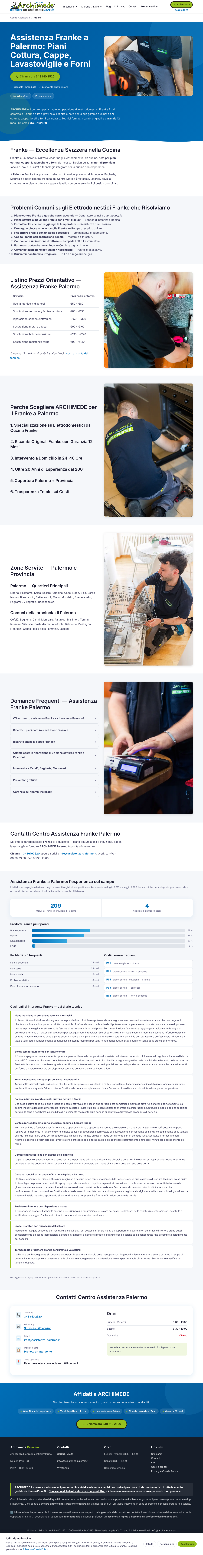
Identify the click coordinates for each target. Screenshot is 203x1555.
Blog (108, 6)
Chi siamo (119, 6)
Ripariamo (69, 6)
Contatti (132, 6)
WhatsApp (22, 96)
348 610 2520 (33, 1316)
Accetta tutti (187, 1544)
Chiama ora (183, 4)
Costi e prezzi (159, 1466)
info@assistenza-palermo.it (78, 853)
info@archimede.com (164, 1530)
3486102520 (38, 123)
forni (43, 118)
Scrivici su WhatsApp (37, 1328)
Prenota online (149, 6)
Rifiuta (149, 1544)
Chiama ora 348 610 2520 (37, 76)
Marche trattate (90, 6)
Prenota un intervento (38, 1351)
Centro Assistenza (20, 17)
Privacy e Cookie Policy (164, 1471)
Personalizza (167, 1544)
